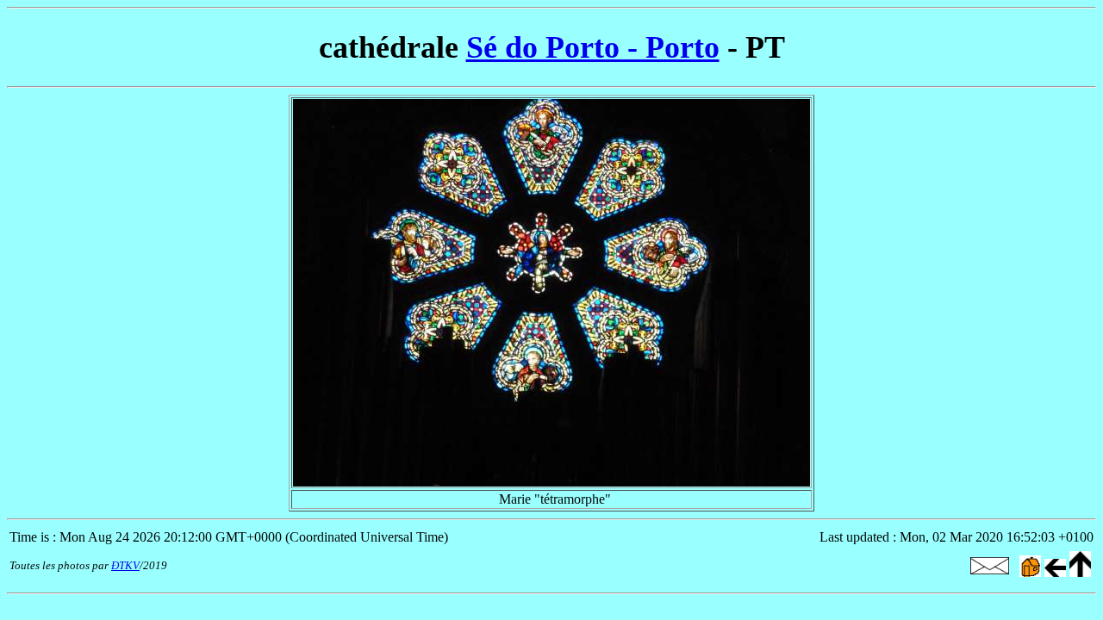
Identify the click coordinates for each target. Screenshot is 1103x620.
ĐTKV (125, 565)
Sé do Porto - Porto (593, 47)
